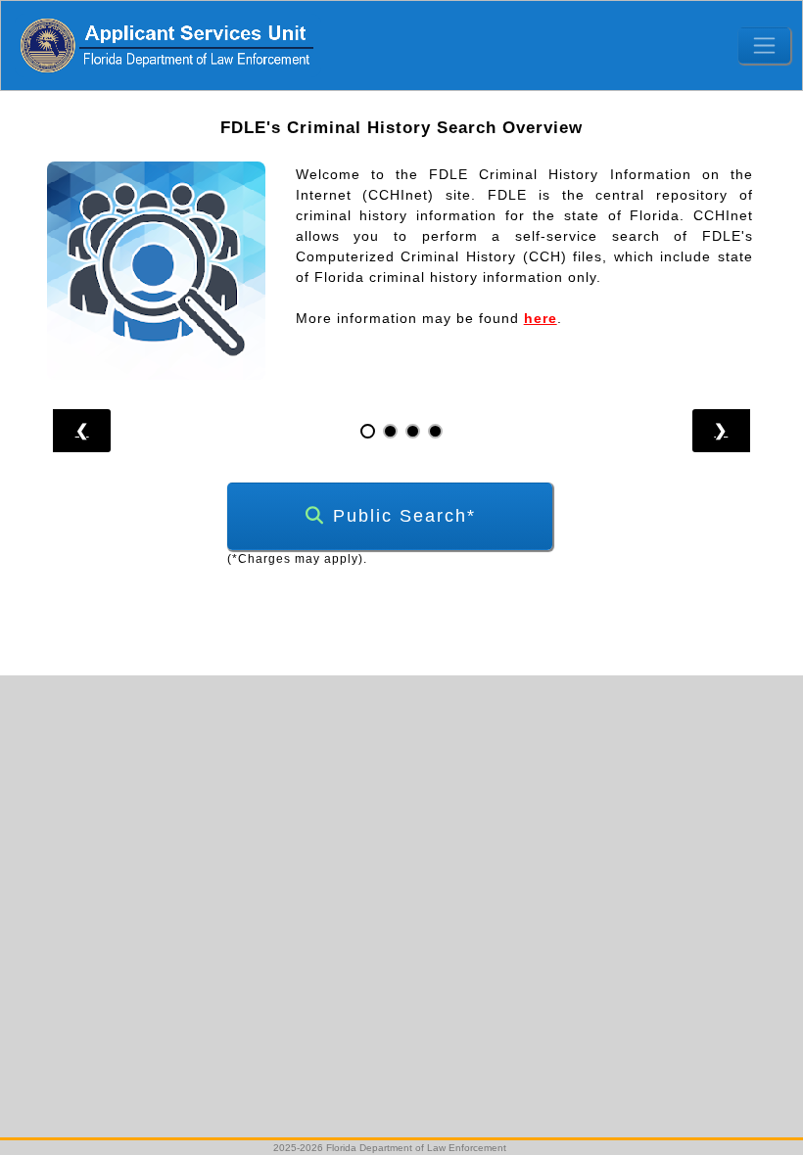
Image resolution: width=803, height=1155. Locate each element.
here (540, 318)
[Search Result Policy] (435, 431)
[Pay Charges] (390, 431)
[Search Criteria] (412, 431)
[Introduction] (367, 431)
